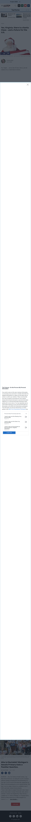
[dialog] (15, 411)
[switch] (25, 417)
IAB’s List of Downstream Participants (17, 409)
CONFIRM (9, 432)
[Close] (28, 85)
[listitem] (15, 413)
